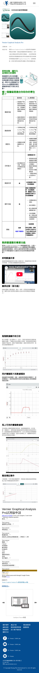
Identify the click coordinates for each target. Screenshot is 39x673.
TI (8, 638)
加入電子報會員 (16, 629)
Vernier (12, 638)
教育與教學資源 (16, 627)
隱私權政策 (26, 625)
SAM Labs (17, 638)
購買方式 (6, 632)
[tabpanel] (19, 604)
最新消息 (6, 627)
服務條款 (26, 627)
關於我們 (6, 625)
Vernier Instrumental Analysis (19, 617)
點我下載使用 (19, 231)
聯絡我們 (6, 629)
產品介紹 (14, 625)
